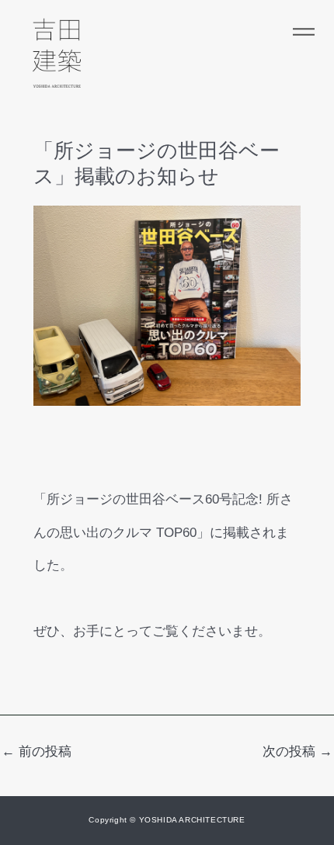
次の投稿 (297, 751)
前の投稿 (36, 751)
